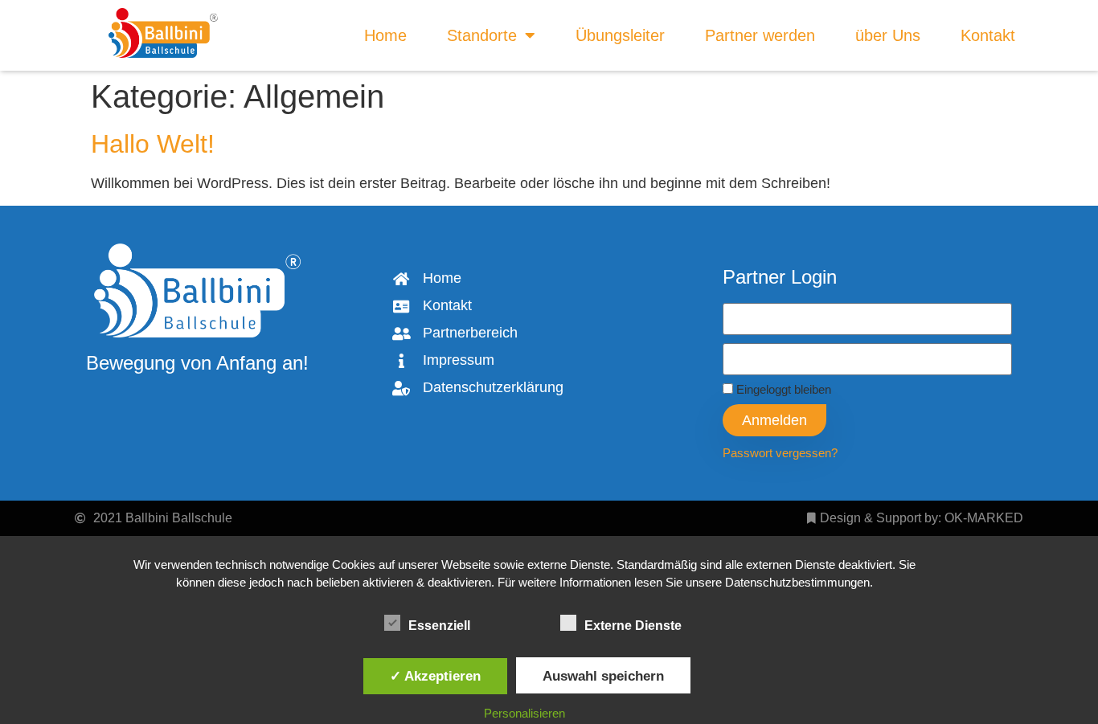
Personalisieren (524, 713)
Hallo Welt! (153, 143)
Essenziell (439, 625)
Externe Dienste (633, 625)
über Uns (887, 35)
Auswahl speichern (603, 676)
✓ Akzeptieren (435, 676)
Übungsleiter (620, 35)
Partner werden (760, 35)
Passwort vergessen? (780, 453)
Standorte (482, 35)
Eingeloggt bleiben (782, 389)
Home (385, 35)
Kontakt (988, 35)
